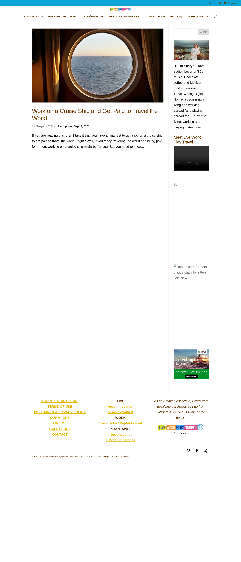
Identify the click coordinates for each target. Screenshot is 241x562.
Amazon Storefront (198, 16)
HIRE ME (60, 423)
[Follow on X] (205, 450)
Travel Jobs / (109, 423)
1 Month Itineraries (120, 440)
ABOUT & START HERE (59, 401)
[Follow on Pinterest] (188, 450)
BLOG (161, 16)
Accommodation (120, 406)
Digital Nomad (131, 423)
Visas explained (120, 412)
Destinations (120, 434)
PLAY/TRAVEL (92, 16)
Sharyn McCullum (45, 126)
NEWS (150, 16)
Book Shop (176, 16)
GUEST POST (59, 429)
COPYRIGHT (59, 417)
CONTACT (60, 434)
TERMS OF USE (60, 406)
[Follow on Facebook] (197, 450)
